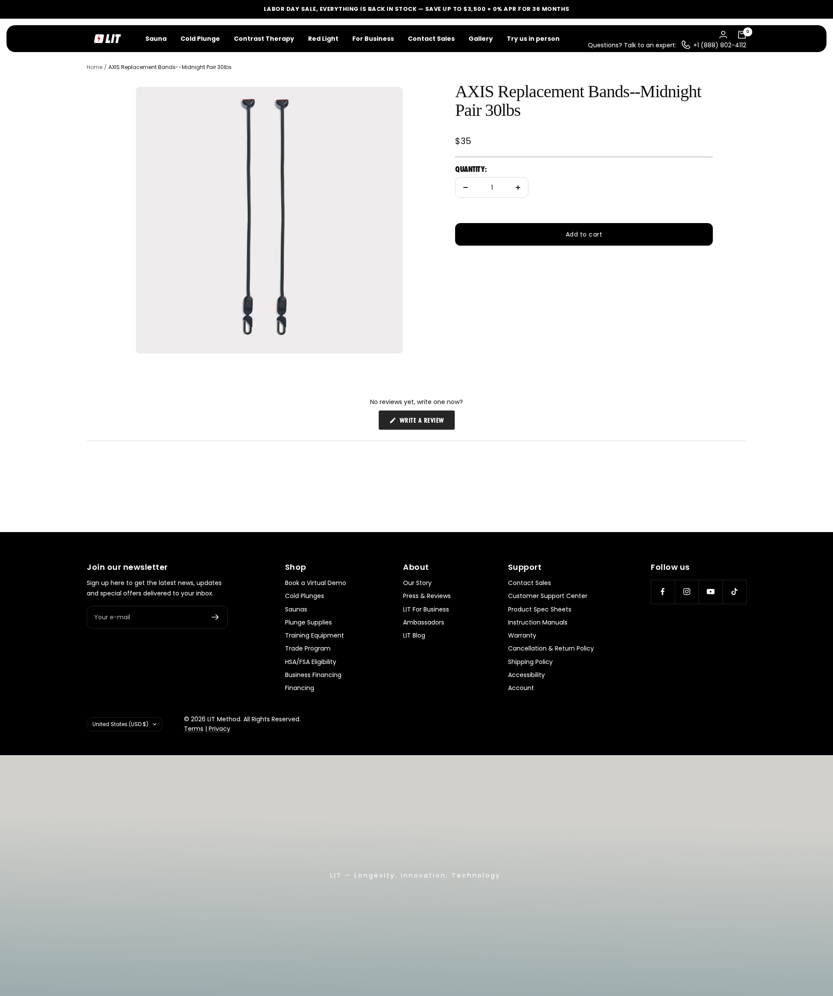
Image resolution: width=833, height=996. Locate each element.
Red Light (323, 38)
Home (94, 67)
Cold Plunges (304, 596)
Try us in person (533, 38)
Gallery (481, 38)
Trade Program (308, 648)
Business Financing (313, 675)
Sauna (156, 38)
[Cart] (742, 35)
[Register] (215, 617)
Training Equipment (314, 635)
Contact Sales (431, 38)
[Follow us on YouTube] (710, 592)
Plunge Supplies (308, 622)
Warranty (522, 635)
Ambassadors (423, 622)
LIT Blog (414, 635)
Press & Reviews (427, 596)
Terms (193, 728)
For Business (373, 38)
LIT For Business (426, 609)
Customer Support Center (547, 596)
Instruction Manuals (537, 622)
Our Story (417, 583)
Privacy (219, 728)
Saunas (296, 609)
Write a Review (426, 422)
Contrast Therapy (264, 38)
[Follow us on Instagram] (687, 592)
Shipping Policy (530, 661)
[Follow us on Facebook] (663, 592)
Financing (299, 688)
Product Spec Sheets (539, 609)
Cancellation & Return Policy (551, 648)
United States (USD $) (120, 724)
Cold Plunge (200, 38)
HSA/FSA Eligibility (310, 661)
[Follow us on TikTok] (734, 592)
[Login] (723, 34)
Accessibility (526, 675)
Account (521, 688)
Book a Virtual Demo (315, 583)
